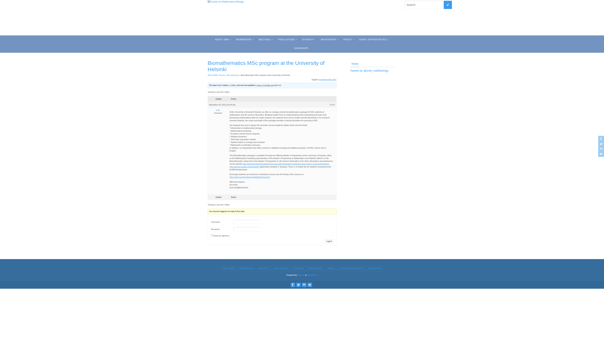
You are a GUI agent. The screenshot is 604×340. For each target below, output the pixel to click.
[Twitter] (600, 144)
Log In (329, 241)
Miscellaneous (233, 75)
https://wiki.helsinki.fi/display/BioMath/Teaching (249, 177)
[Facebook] (600, 139)
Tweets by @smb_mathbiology (369, 70)
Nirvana (301, 275)
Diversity (298, 268)
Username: (215, 222)
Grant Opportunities (352, 268)
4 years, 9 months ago (264, 85)
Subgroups (374, 268)
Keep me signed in (221, 236)
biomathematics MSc (328, 80)
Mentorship (315, 268)
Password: (215, 229)
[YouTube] (600, 154)
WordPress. (312, 275)
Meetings (263, 268)
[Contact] (600, 149)
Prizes (331, 268)
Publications (281, 268)
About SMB (212, 75)
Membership (246, 268)
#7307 (332, 105)
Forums (222, 75)
